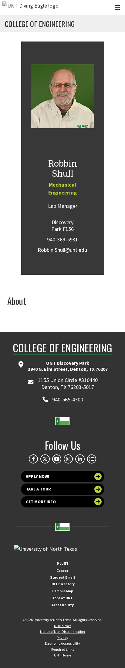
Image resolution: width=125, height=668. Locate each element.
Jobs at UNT (62, 598)
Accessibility (63, 605)
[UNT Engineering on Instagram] (68, 459)
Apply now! (37, 476)
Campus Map (62, 591)
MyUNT (63, 563)
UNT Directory (62, 584)
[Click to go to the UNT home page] (30, 8)
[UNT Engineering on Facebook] (33, 459)
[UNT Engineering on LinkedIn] (79, 459)
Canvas (62, 570)
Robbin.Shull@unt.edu (62, 249)
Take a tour (38, 489)
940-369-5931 (62, 239)
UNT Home (62, 655)
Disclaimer (62, 625)
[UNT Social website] (91, 459)
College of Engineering (40, 23)
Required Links (62, 649)
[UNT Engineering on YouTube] (56, 459)
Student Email (62, 577)
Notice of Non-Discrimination (62, 631)
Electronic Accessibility (62, 643)
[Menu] (117, 7)
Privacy (62, 637)
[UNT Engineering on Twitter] (44, 459)
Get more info (41, 501)
